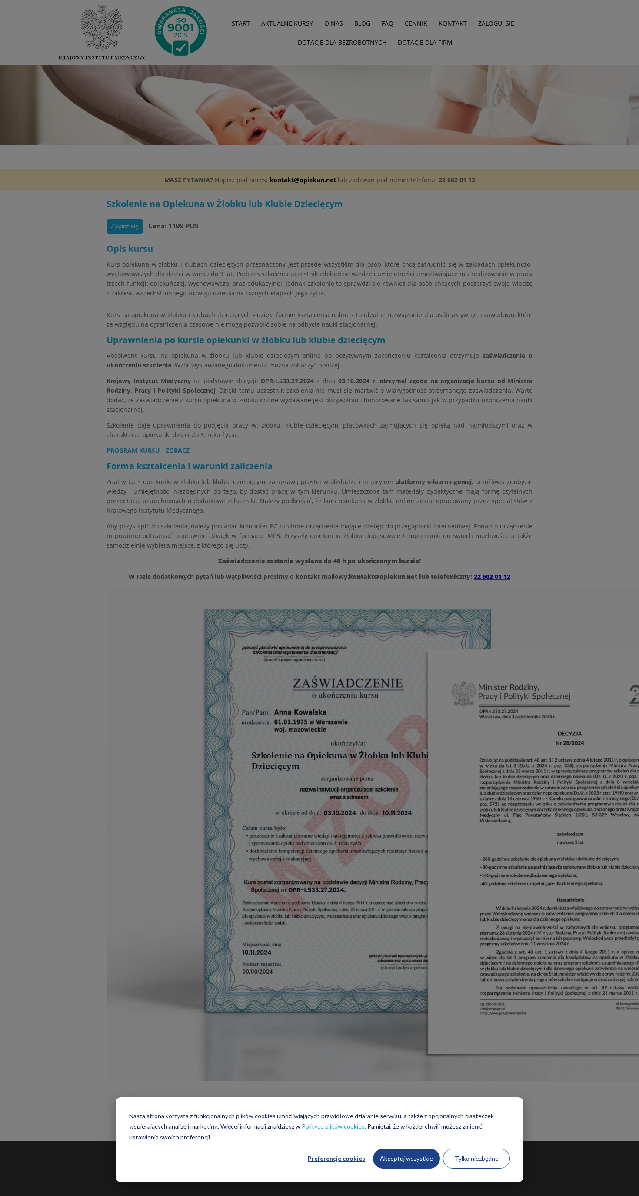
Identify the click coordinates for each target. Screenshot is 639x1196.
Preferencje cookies (336, 1158)
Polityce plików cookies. (334, 1126)
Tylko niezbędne (477, 1158)
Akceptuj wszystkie (406, 1158)
